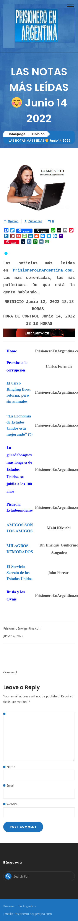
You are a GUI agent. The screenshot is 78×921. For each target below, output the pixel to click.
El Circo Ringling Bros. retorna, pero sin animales (18, 392)
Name (10, 767)
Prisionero (35, 221)
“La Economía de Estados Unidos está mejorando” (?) (19, 425)
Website (12, 804)
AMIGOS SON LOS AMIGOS (19, 528)
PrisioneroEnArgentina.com (42, 270)
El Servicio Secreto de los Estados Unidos (19, 572)
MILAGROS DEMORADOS (19, 549)
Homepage (16, 134)
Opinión (38, 134)
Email (10, 785)
